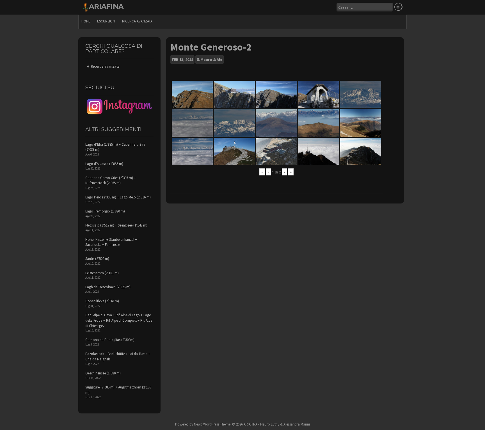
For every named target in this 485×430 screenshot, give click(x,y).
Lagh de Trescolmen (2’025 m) (108, 287)
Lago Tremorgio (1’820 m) (105, 211)
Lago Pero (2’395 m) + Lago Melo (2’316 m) (118, 197)
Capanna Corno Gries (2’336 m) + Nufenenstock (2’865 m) (110, 180)
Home (86, 21)
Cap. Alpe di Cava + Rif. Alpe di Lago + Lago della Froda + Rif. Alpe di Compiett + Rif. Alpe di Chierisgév (118, 320)
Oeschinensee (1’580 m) (103, 373)
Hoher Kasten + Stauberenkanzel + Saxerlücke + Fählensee (111, 242)
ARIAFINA (106, 6)
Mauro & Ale (211, 59)
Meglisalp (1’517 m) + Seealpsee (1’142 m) (116, 225)
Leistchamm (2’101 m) (102, 273)
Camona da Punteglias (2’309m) (109, 339)
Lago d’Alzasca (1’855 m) (104, 163)
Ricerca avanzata (137, 21)
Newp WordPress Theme (212, 424)
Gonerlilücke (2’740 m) (102, 301)
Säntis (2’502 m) (97, 258)
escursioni (106, 21)
